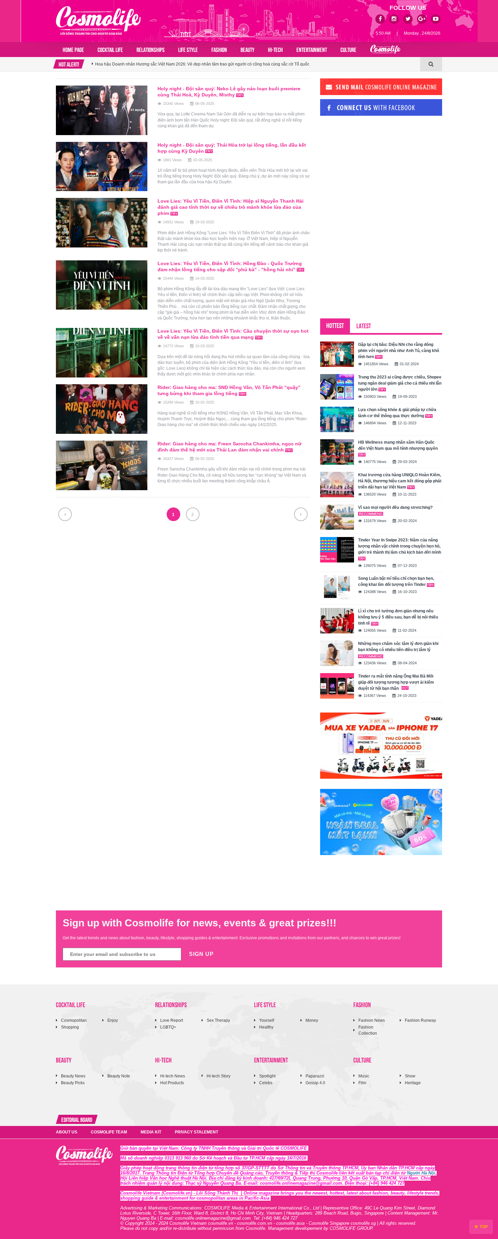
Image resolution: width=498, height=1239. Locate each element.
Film (362, 1082)
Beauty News (73, 1076)
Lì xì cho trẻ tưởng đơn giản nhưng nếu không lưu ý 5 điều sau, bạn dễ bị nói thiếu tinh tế (398, 617)
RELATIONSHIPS (151, 49)
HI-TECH (275, 49)
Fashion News (371, 1020)
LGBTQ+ (168, 1027)
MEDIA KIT (151, 1132)
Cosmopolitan (74, 1020)
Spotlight (267, 1076)
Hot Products (172, 1082)
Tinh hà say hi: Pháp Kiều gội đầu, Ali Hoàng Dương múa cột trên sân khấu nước (169, 68)
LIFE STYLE (188, 49)
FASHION (219, 49)
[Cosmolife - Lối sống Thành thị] (98, 20)
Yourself (266, 1020)
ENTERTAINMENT (311, 49)
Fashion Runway (420, 1020)
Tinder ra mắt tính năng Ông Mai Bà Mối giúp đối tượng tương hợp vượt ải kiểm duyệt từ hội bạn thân (396, 682)
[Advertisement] (371, 167)
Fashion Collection (367, 1030)
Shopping (70, 1027)
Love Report (171, 1020)
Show (410, 1076)
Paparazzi (315, 1076)
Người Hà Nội (421, 1173)
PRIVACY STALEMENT (196, 1132)
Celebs (265, 1082)
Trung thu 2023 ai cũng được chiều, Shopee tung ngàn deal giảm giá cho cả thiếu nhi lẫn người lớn (399, 383)
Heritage (413, 1082)
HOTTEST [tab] (335, 325)
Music (363, 1076)
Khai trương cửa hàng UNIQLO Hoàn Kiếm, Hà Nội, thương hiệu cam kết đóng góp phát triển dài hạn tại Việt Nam (399, 481)
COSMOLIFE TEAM (109, 1132)
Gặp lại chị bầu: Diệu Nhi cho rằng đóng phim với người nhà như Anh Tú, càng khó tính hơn (398, 350)
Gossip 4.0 (315, 1082)
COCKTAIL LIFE (110, 49)
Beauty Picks (73, 1082)
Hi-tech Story (218, 1076)
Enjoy (112, 1020)
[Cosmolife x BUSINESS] (385, 49)
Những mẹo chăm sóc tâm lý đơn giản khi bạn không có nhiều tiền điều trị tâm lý (398, 646)
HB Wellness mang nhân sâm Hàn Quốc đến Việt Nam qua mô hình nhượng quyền (398, 445)
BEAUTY (247, 49)
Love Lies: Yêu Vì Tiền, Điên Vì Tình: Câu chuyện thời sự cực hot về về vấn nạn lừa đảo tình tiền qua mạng (233, 334)
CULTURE (348, 49)
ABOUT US (66, 1132)
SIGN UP (201, 954)
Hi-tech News (172, 1076)
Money (312, 1020)
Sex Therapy (218, 1020)
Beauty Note (118, 1076)
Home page (73, 49)
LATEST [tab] (363, 325)
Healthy (266, 1027)
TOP (483, 1226)
